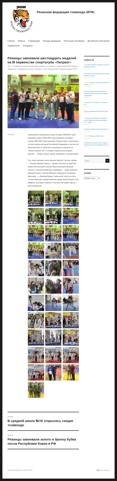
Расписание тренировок (74, 41)
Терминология (14, 45)
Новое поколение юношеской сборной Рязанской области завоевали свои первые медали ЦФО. (96, 93)
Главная (11, 41)
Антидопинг (28, 45)
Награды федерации (52, 41)
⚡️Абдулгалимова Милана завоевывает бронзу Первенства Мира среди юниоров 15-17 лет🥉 (96, 120)
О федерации (34, 41)
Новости (21, 41)
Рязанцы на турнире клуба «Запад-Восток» (96, 129)
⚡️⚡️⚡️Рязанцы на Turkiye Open (93, 136)
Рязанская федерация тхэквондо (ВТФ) (65, 12)
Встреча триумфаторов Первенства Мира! (96, 111)
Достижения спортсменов (98, 41)
